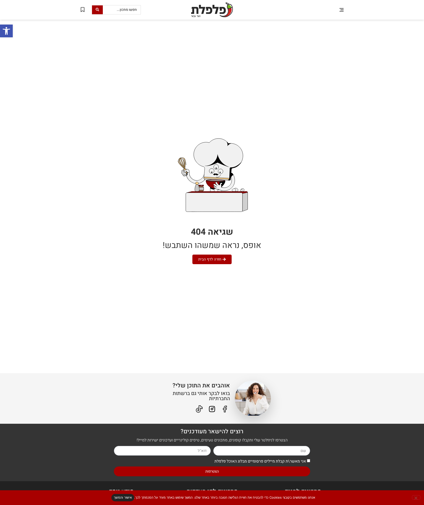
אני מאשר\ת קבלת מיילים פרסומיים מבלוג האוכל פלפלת (260, 461)
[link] (6, 31)
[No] (416, 497)
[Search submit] (97, 9)
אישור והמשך (123, 497)
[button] (341, 9)
